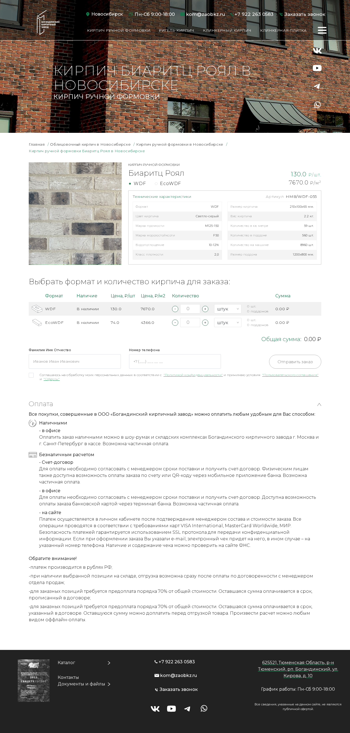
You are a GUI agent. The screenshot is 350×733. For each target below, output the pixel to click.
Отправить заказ (295, 361)
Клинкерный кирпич (227, 30)
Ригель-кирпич (176, 30)
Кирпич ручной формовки (118, 30)
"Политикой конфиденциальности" (193, 375)
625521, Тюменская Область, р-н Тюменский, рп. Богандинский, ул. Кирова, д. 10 (298, 669)
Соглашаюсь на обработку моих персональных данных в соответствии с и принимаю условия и (179, 377)
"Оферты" (51, 379)
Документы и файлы (81, 684)
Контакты (68, 677)
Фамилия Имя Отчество (50, 350)
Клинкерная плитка (283, 30)
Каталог (66, 662)
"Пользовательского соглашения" (290, 375)
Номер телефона (144, 350)
